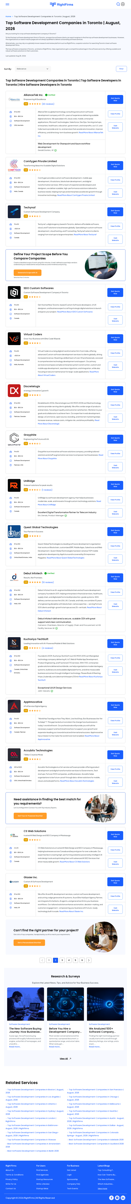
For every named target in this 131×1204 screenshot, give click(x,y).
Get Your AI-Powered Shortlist (30, 816)
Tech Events (72, 1188)
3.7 (26, 297)
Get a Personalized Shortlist (29, 943)
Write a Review (42, 1184)
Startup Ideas (42, 1188)
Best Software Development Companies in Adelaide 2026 (96, 1139)
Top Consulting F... (106, 1170)
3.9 (26, 170)
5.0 (26, 582)
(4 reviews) (47, 648)
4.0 (26, 343)
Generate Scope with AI (27, 273)
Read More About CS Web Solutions (75, 861)
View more (102, 1188)
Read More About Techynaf (85, 234)
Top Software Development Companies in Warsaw (31, 1139)
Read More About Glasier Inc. (71, 911)
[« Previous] (42, 960)
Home (8, 16)
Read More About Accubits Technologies (77, 781)
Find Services (42, 1170)
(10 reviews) (48, 582)
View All (64, 1058)
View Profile (115, 114)
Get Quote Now (115, 99)
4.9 (26, 104)
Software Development (19, 1024)
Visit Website (115, 127)
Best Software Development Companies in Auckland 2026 (96, 1143)
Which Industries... (106, 1184)
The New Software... (106, 1179)
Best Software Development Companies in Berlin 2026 (33, 1150)
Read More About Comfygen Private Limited (76, 195)
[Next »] (88, 960)
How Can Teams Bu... (107, 1174)
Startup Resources (44, 1179)
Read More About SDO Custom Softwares (75, 311)
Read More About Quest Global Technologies (65, 557)
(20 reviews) (48, 104)
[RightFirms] (64, 4)
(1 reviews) (47, 489)
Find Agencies (42, 1174)
